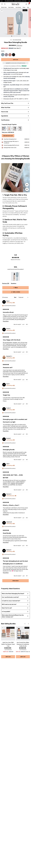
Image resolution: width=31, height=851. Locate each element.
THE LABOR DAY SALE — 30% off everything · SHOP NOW (15, 0)
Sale (28, 7)
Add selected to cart (8, 135)
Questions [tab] (13, 284)
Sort (15, 297)
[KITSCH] (15, 4)
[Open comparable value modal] (20, 48)
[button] (2, 11)
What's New (4, 7)
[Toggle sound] (27, 184)
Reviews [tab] (5, 284)
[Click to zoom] (25, 34)
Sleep (24, 7)
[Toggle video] (27, 189)
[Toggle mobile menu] (2, 4)
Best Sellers (11, 7)
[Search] (5, 4)
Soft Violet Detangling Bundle (6, 54)
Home (11, 39)
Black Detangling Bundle (13, 54)
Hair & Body (18, 7)
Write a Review (18, 292)
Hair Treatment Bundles (17, 39)
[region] (15, 1)
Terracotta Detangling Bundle (10, 54)
